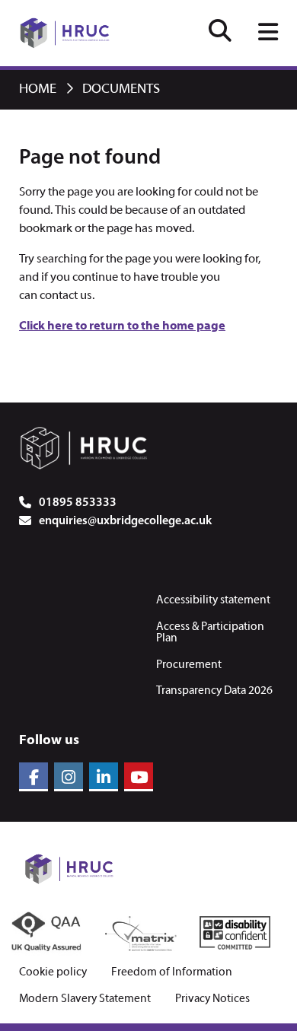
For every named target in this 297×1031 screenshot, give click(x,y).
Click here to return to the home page (122, 326)
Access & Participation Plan (210, 632)
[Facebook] (33, 776)
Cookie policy (53, 972)
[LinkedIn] (103, 776)
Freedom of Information (171, 972)
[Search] (220, 33)
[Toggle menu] (268, 33)
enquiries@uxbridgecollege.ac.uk (125, 521)
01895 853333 (78, 503)
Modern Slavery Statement (85, 999)
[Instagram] (68, 776)
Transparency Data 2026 (214, 691)
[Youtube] (138, 776)
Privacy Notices (212, 999)
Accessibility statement (213, 600)
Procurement (189, 665)
